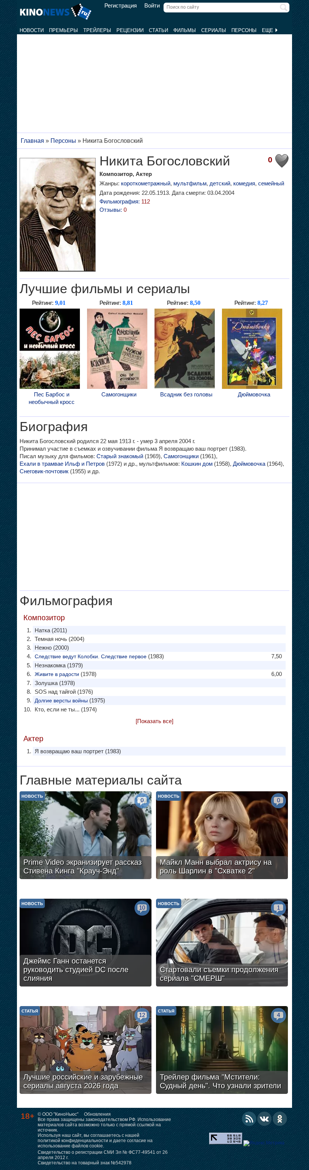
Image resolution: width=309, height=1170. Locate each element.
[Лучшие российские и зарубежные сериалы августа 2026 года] (85, 1051)
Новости (32, 30)
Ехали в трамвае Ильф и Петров (62, 463)
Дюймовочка (254, 394)
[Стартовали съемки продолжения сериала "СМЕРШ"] (222, 943)
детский (220, 183)
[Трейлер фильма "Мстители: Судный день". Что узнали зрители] (222, 1051)
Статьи (158, 30)
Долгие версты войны (61, 700)
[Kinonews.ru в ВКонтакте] (264, 1119)
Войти (152, 6)
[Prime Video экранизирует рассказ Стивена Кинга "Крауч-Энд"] (85, 836)
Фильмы (184, 30)
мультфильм (190, 183)
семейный (271, 183)
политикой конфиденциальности (73, 1140)
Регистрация (120, 6)
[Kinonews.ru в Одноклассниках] (280, 1119)
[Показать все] (154, 721)
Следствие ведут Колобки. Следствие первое (91, 656)
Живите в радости (57, 674)
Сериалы (213, 30)
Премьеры (63, 30)
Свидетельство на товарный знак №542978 (85, 1162)
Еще (268, 30)
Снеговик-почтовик (44, 471)
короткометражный (145, 183)
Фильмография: (124, 201)
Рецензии (130, 30)
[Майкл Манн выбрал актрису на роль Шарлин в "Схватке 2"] (222, 836)
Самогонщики (118, 394)
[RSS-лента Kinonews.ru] (249, 1119)
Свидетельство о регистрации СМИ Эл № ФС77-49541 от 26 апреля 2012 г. (103, 1155)
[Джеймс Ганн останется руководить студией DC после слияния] (85, 943)
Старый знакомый (119, 456)
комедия (244, 183)
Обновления (97, 1114)
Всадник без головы (186, 394)
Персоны (244, 30)
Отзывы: (113, 209)
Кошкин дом (197, 463)
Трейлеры (97, 30)
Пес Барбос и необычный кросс (52, 398)
